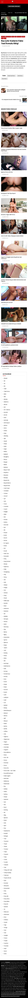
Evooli (5, 551)
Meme (5, 715)
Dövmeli (6, 525)
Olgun (5, 742)
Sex (5, 804)
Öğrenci (6, 736)
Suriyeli (5, 833)
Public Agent (7, 776)
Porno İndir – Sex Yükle (9, 770)
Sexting (6, 810)
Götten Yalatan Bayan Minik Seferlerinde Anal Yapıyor (13, 280)
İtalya (5, 645)
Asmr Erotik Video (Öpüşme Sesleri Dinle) (12, 236)
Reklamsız (6, 781)
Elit (4, 530)
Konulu (5, 676)
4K (4, 383)
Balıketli (6, 454)
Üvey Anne (6, 899)
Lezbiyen (6, 697)
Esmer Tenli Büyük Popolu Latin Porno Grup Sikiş (14, 9)
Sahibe (5, 789)
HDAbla (6, 616)
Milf (5, 718)
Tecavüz (6, 841)
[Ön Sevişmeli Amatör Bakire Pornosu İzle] (24, 100)
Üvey (5, 893)
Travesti (6, 854)
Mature (6, 713)
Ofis (5, 734)
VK (4, 909)
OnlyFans (6, 744)
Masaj (5, 708)
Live (5, 702)
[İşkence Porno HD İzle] (14, 163)
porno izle (18, 991)
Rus (2, 38)
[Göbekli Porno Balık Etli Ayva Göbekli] (14, 314)
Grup (5, 595)
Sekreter (6, 799)
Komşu (5, 671)
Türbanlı (6, 865)
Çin (5, 498)
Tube (5, 857)
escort (11, 994)
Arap (5, 433)
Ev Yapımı (6, 543)
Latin (5, 695)
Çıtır (5, 501)
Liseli (5, 700)
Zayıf (5, 948)
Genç (13, 36)
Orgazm (6, 749)
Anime (5, 425)
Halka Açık (6, 600)
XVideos (6, 919)
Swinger (6, 836)
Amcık (5, 415)
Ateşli (5, 443)
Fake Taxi (10, 12)
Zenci (5, 951)
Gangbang (6, 572)
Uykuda (6, 906)
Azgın (5, 449)
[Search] (26, 2)
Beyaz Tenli (7, 470)
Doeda (5, 519)
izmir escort (23, 991)
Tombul (6, 849)
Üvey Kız (6, 904)
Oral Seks (19, 36)
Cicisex (6, 493)
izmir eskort (12, 993)
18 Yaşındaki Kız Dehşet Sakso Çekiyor (11, 366)
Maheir (5, 705)
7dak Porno (7, 391)
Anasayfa (3, 12)
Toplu (5, 851)
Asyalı (5, 441)
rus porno (4, 78)
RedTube (6, 778)
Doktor (5, 522)
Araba (5, 430)
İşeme (5, 640)
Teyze (5, 844)
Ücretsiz (6, 883)
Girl (5, 579)
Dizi (5, 517)
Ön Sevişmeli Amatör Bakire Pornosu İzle (11, 100)
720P (5, 389)
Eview (5, 545)
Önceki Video (4, 86)
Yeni (5, 930)
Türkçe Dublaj (7, 872)
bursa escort (7, 994)
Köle (5, 668)
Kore (5, 679)
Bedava (6, 467)
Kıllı (4, 661)
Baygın (5, 462)
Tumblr (6, 862)
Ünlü (5, 891)
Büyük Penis (7, 485)
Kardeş (5, 653)
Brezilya (6, 477)
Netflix (5, 729)
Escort (5, 538)
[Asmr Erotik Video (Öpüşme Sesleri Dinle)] (14, 226)
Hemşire (6, 619)
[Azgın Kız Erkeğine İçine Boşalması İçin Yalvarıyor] (14, 248)
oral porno (20, 75)
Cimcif (5, 496)
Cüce (5, 504)
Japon (5, 647)
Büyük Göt (6, 480)
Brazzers (6, 475)
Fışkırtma (6, 566)
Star (5, 828)
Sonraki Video (23, 96)
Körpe (5, 684)
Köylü (5, 687)
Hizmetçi (6, 627)
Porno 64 (6, 768)
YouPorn (6, 943)
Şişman (6, 817)
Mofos (5, 726)
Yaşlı (5, 925)
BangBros (6, 457)
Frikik (5, 569)
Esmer (5, 540)
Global (5, 585)
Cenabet (6, 491)
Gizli (5, 582)
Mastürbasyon (7, 710)
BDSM (5, 464)
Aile (5, 396)
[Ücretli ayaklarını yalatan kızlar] (14, 336)
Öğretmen (6, 739)
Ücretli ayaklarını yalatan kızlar (9, 345)
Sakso (5, 791)
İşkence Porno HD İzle (7, 172)
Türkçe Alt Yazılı (8, 870)
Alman (5, 404)
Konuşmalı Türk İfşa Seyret (8, 193)
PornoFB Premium (8, 773)
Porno (23, 36)
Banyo (5, 459)
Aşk (5, 438)
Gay (5, 574)
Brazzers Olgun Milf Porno (8, 214)
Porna (5, 760)
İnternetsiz (6, 637)
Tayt (5, 838)
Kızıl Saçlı (6, 663)
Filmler (5, 564)
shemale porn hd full (6, 302)
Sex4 (5, 807)
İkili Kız (5, 632)
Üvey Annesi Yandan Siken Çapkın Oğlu (11, 128)
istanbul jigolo (18, 993)
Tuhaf (5, 859)
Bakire (5, 451)
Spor (5, 825)
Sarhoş (5, 794)
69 (4, 386)
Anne (5, 428)
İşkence (6, 642)
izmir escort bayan (5, 993)
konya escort (16, 996)
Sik (4, 812)
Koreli (5, 681)
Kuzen (5, 692)
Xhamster (6, 914)
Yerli (5, 933)
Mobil (5, 723)
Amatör (6, 412)
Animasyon (7, 423)
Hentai (5, 621)
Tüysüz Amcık (7, 878)
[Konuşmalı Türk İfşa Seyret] (14, 184)
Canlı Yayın (7, 488)
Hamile (5, 603)
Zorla (5, 953)
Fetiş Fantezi (8, 36)
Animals (6, 420)
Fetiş (5, 559)
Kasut (5, 655)
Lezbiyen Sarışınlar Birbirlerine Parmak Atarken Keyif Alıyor (13, 150)
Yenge (5, 927)
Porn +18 (6, 757)
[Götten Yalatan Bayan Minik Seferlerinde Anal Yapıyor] (14, 270)
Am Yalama (7, 409)
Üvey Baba (6, 901)
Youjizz (5, 940)
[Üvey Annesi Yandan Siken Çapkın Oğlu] (14, 119)
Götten (6, 593)
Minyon (6, 721)
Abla (5, 394)
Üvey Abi (6, 896)
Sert (5, 38)
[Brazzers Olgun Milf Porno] (14, 205)
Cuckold (6, 506)
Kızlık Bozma (7, 666)
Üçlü (5, 880)
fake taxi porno (11, 75)
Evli (4, 548)
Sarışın (5, 797)
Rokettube (6, 783)
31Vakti (5, 378)
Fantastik (6, 556)
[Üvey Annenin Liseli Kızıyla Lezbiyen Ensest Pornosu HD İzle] (3, 90)
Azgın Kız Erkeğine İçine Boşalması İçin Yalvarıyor (11, 257)
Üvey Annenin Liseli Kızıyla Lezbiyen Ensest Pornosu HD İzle (16, 90)
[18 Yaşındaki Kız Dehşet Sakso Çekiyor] (14, 357)
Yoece (5, 938)
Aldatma (6, 402)
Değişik (5, 511)
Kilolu (5, 658)
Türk (5, 867)
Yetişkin (6, 935)
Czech (5, 509)
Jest (5, 650)
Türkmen (6, 875)
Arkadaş (6, 436)
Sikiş (5, 815)
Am (5, 407)
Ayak (5, 446)
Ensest (5, 532)
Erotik (5, 535)
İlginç (5, 634)
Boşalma (6, 472)
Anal (5, 417)
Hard (5, 606)
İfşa (5, 629)
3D (4, 381)
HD (15, 36)
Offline (5, 731)
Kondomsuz (7, 674)
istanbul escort (4, 996)
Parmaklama (7, 752)
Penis (5, 755)
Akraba (5, 399)
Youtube (6, 946)
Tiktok (5, 846)
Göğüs (5, 587)
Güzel (5, 598)
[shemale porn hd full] (14, 293)
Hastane (6, 611)
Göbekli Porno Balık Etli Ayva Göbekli (11, 324)
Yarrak (5, 922)
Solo (5, 823)
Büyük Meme (7, 483)
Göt (5, 590)
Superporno (7, 831)
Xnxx (5, 917)
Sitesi (5, 820)
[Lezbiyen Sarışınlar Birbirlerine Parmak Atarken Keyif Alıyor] (14, 140)
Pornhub (6, 763)
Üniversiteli (6, 888)
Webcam (6, 912)
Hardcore (6, 608)
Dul (5, 527)
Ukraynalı (6, 885)
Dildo (5, 514)
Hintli (5, 624)
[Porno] (14, 2)
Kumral (6, 689)
